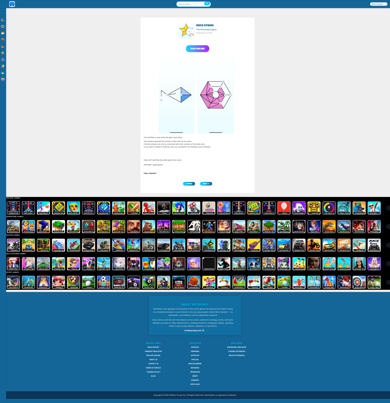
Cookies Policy (153, 372)
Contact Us (153, 364)
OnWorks (195, 351)
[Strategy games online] (3, 66)
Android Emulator (153, 351)
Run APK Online (153, 355)
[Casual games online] (3, 40)
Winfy (195, 376)
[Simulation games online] (3, 53)
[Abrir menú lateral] (3, 4)
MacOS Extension (236, 355)
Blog (153, 376)
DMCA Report (153, 347)
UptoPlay (195, 355)
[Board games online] (3, 33)
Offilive (195, 360)
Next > (206, 184)
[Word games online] (3, 73)
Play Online (198, 48)
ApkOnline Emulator (236, 347)
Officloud (195, 384)
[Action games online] (3, 20)
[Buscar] (207, 3)
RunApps (195, 380)
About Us (153, 360)
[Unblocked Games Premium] (3, 79)
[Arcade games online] (3, 26)
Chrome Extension (236, 351)
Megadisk (195, 368)
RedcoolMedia (195, 364)
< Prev (189, 184)
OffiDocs (195, 347)
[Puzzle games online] (3, 46)
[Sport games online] (3, 59)
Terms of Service (153, 368)
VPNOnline (195, 372)
